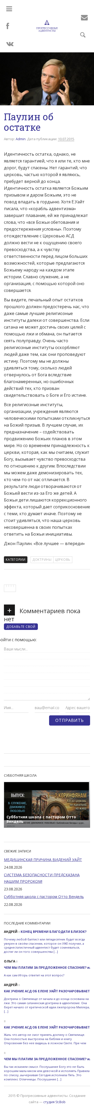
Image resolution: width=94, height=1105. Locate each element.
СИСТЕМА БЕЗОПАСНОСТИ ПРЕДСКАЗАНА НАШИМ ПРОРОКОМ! (42, 878)
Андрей (10, 931)
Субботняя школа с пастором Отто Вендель (44, 896)
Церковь (62, 559)
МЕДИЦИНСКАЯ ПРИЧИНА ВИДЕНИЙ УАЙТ (43, 859)
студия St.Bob (54, 1101)
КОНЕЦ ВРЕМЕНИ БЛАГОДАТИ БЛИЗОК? (53, 931)
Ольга (9, 961)
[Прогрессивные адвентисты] (47, 26)
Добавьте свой (21, 626)
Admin (21, 139)
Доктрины (42, 559)
